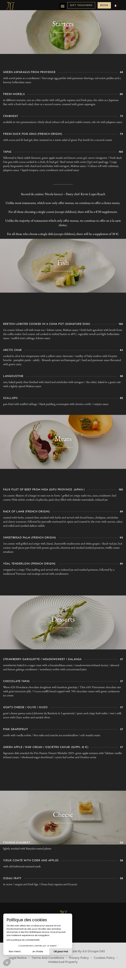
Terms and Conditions (48, 958)
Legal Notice (18, 958)
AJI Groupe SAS (93, 951)
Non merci (15, 951)
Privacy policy (79, 958)
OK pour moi (61, 951)
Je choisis (37, 951)
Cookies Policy (105, 958)
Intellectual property (63, 962)
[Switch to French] (115, 5)
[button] (63, 6)
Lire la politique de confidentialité (23, 939)
